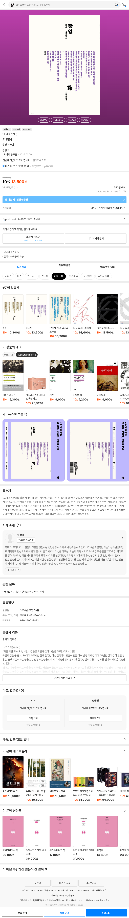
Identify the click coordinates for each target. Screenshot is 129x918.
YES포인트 (8, 187)
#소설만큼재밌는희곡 (26, 354)
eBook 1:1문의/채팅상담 (93, 890)
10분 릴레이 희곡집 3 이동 (107, 316)
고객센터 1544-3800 (32, 890)
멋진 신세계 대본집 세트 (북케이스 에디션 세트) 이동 (107, 784)
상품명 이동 (13, 382)
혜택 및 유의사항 (33, 725)
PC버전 (65, 900)
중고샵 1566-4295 (71, 890)
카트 (125, 5)
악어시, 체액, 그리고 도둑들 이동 (60, 316)
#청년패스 (8, 354)
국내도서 (8, 591)
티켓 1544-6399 (52, 890)
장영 (5, 150)
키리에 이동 (36, 316)
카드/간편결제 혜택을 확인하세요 (107, 208)
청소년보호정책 (53, 900)
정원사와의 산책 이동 (13, 838)
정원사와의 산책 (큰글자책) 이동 (36, 838)
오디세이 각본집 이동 (13, 778)
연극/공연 (21, 166)
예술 (17, 591)
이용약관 (23, 900)
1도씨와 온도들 (10, 154)
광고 (107, 900)
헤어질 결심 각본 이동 (60, 779)
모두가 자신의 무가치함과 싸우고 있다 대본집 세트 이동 (83, 788)
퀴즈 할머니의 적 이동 (60, 838)
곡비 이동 (13, 316)
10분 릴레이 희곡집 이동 (83, 316)
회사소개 (74, 900)
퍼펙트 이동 (107, 838)
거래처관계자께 (87, 900)
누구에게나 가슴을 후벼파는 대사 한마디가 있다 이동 (36, 779)
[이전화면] (4, 4)
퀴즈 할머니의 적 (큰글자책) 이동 (83, 838)
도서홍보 (99, 900)
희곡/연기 (39, 591)
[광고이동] (116, 4)
